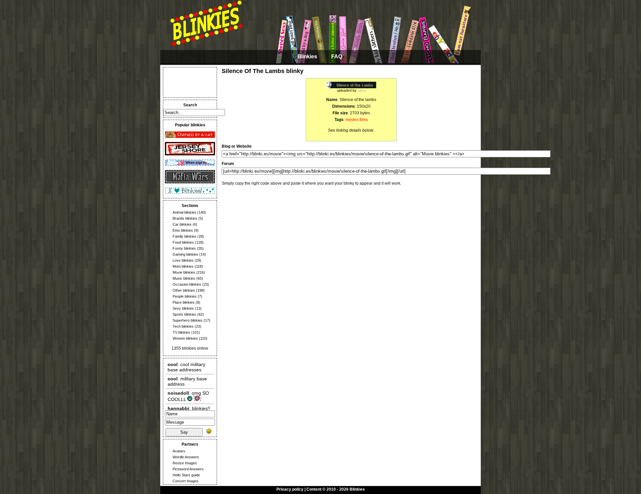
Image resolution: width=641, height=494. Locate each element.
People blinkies (185, 296)
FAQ (336, 56)
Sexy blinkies (183, 308)
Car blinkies (182, 224)
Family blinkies (184, 236)
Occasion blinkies (187, 284)
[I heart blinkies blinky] (190, 192)
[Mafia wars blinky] (190, 182)
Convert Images (186, 481)
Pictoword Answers (188, 469)
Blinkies (307, 56)
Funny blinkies (184, 248)
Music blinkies (184, 278)
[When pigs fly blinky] (190, 164)
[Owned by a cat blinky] (190, 136)
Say (184, 432)
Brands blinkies (185, 218)
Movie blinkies (184, 272)
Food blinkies (183, 242)
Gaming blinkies (185, 254)
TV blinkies (181, 332)
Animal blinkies (184, 212)
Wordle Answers (186, 457)
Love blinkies (183, 260)
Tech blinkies (183, 326)
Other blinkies (184, 290)
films (364, 119)
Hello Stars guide (186, 475)
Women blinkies (185, 338)
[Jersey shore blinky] (190, 154)
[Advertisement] (190, 82)
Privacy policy (289, 489)
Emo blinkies (183, 230)
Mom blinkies (183, 266)
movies (352, 119)
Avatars (179, 451)
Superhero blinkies (188, 320)
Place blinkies (184, 302)
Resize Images (185, 463)
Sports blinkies (184, 314)
